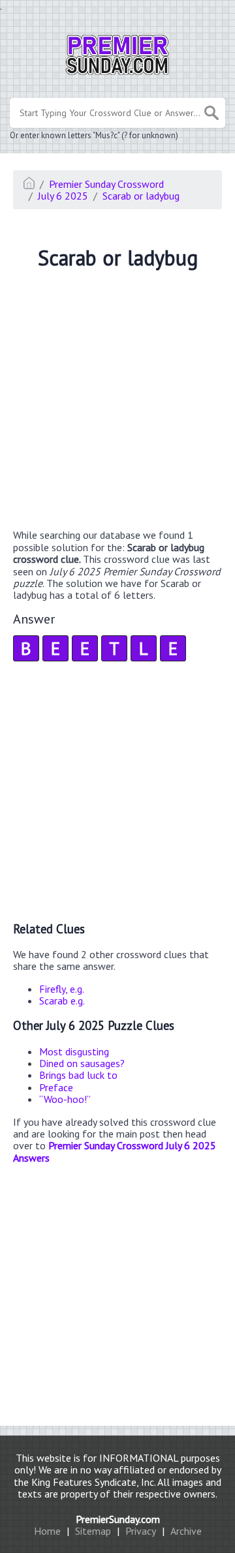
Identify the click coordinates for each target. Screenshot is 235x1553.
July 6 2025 (63, 195)
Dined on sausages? (82, 1063)
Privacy (140, 1530)
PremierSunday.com (118, 1519)
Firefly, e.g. (61, 988)
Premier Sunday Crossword (106, 183)
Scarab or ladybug (141, 195)
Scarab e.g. (62, 1000)
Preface (56, 1087)
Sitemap (93, 1530)
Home (47, 1530)
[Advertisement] (117, 401)
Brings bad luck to (78, 1074)
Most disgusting (74, 1051)
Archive (186, 1530)
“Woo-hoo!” (65, 1099)
